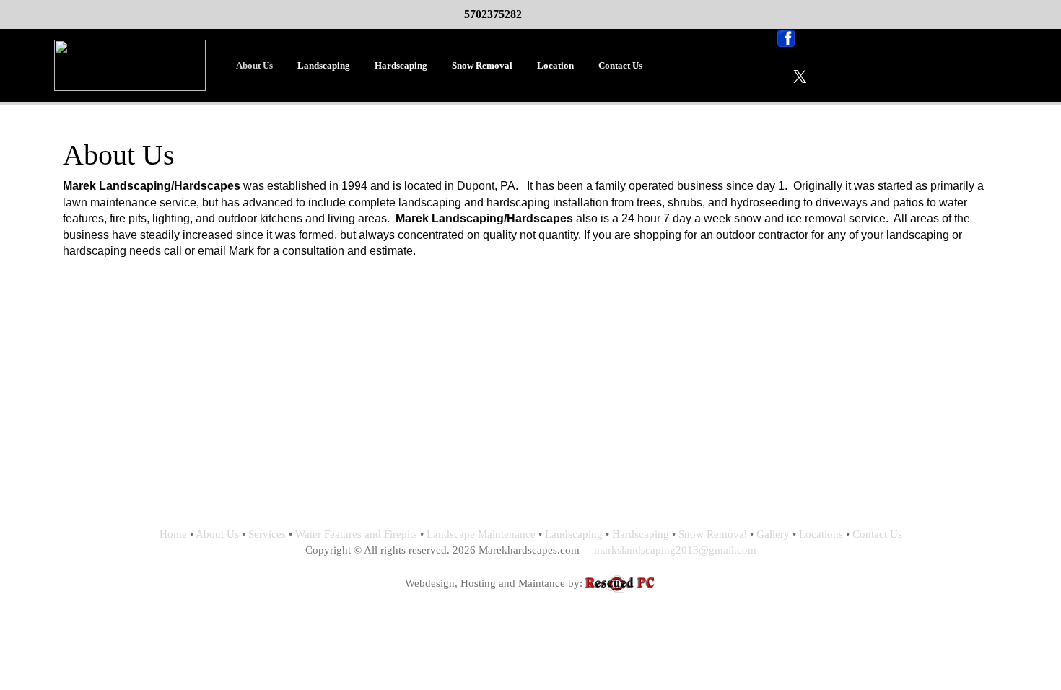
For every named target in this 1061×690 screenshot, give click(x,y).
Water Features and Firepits (356, 534)
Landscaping (323, 65)
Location (555, 65)
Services (267, 534)
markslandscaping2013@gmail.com (675, 550)
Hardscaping (401, 65)
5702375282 (493, 14)
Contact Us (620, 65)
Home (173, 534)
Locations (821, 534)
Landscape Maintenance (481, 534)
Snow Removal (482, 65)
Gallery (773, 534)
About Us (254, 65)
